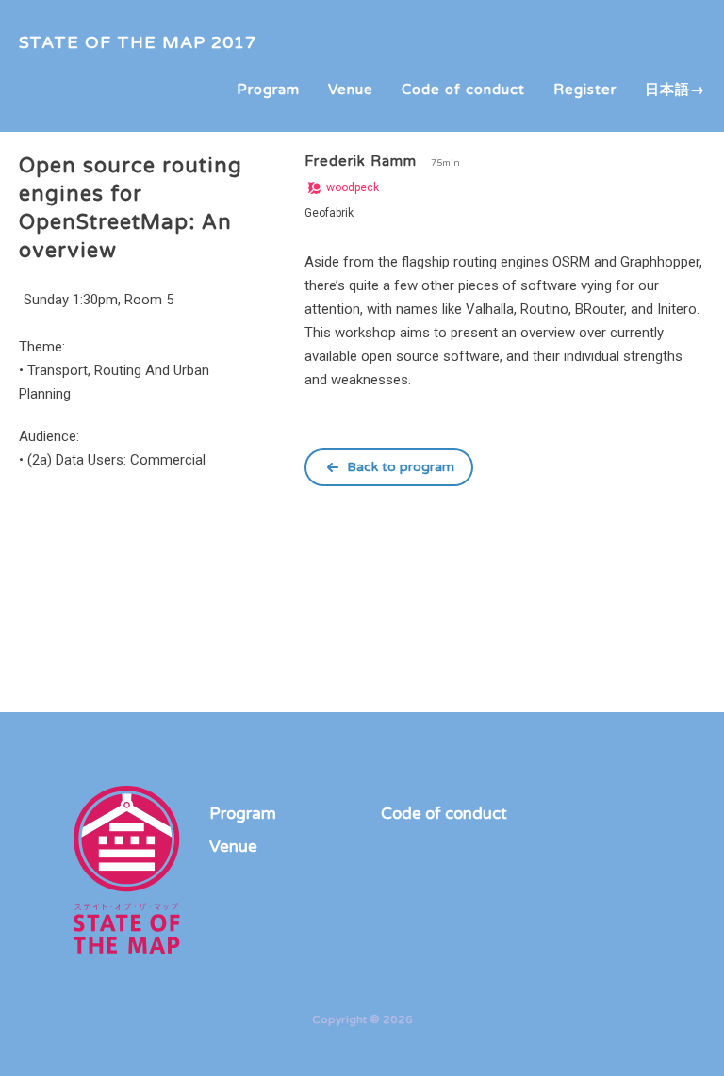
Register (585, 89)
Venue (350, 89)
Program (268, 89)
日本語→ (675, 89)
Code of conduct (463, 89)
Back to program (400, 467)
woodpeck (351, 187)
